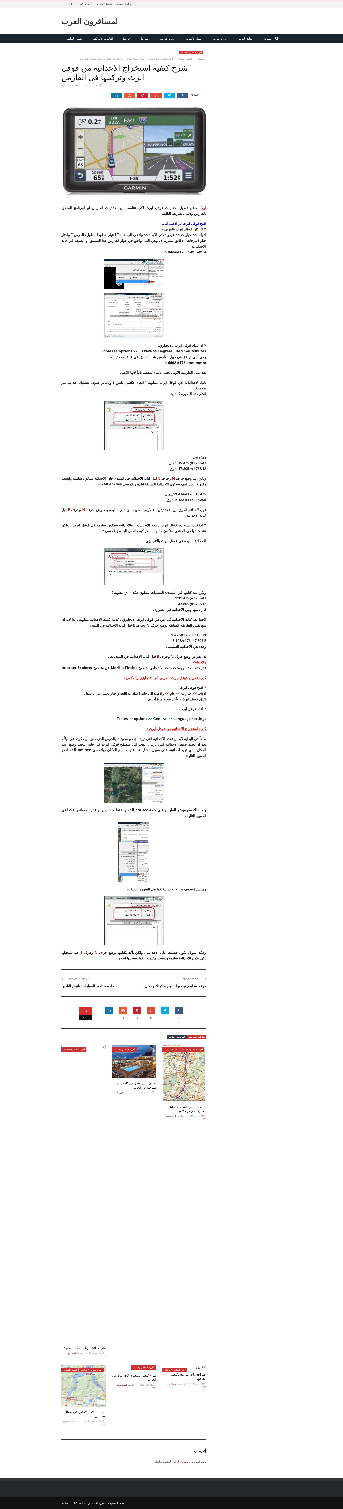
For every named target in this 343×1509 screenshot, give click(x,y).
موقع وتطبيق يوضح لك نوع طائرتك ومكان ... (173, 985)
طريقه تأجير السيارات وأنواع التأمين (87, 985)
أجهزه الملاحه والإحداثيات (191, 52)
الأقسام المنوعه (170, 1049)
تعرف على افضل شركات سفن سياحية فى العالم (136, 1085)
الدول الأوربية (167, 38)
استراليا (145, 38)
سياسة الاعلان (84, 3)
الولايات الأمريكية (103, 38)
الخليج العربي (245, 38)
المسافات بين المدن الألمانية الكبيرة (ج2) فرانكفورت (187, 1108)
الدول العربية (220, 38)
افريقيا (127, 38)
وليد (110, 85)
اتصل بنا (68, 3)
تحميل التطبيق (74, 38)
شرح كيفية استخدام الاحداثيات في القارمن (134, 1377)
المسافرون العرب (90, 21)
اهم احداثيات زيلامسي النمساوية (85, 1347)
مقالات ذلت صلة (197, 1036)
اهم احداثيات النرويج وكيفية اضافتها (188, 1376)
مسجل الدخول (180, 1461)
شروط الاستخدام (104, 3)
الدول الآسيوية (194, 38)
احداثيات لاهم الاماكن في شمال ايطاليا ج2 (85, 1413)
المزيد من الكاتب (177, 1036)
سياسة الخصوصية (123, 3)
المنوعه (268, 38)
